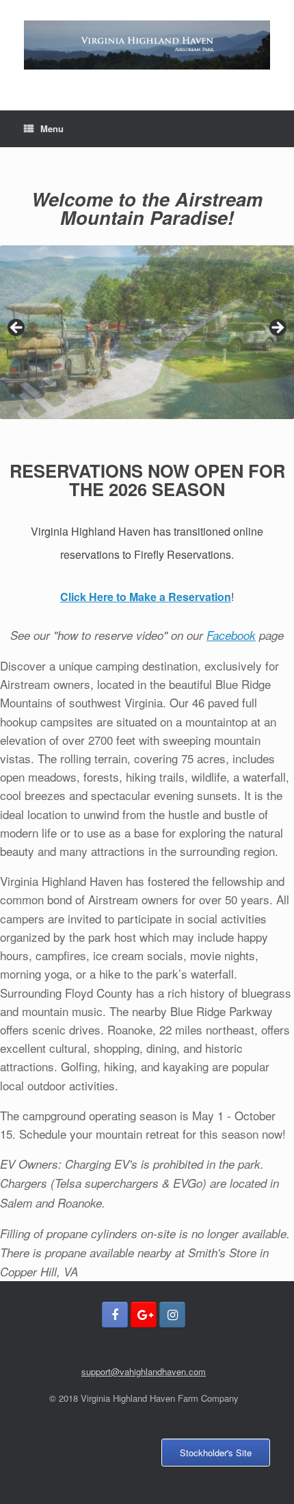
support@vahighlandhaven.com (143, 1371)
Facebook (231, 635)
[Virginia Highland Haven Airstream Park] (147, 45)
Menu (52, 128)
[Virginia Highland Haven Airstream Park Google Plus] (144, 1314)
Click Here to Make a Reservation (145, 596)
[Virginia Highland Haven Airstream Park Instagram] (172, 1314)
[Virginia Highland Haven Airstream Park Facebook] (115, 1314)
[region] (147, 332)
